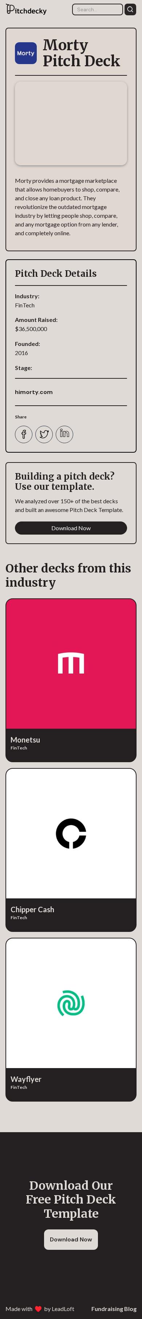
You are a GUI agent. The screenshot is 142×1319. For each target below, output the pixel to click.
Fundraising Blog (114, 1308)
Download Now (71, 527)
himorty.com (34, 392)
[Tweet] (44, 434)
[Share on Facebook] (23, 434)
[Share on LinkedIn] (64, 434)
